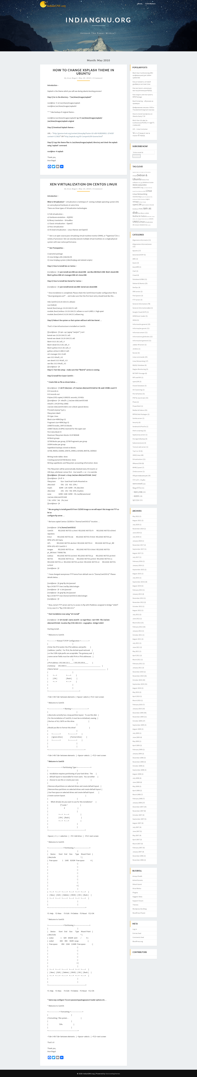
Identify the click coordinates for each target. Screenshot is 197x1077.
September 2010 (138, 684)
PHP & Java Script (139, 398)
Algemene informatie (140, 240)
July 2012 (136, 614)
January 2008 (137, 803)
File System (137, 296)
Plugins (135, 892)
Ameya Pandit (137, 876)
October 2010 (137, 680)
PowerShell (137, 406)
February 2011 (137, 664)
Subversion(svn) (145, 219)
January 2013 (137, 594)
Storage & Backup (139, 439)
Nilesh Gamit (137, 884)
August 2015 (137, 574)
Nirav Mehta (137, 888)
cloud (135, 175)
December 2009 (138, 713)
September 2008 (138, 770)
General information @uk (142, 308)
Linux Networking (140, 194)
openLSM (137, 204)
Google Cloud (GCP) (139, 312)
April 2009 (136, 745)
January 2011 (137, 668)
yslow (149, 225)
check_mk (138, 172)
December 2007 (138, 807)
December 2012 (138, 598)
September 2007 (138, 819)
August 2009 (137, 729)
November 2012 (138, 602)
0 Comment (98, 78)
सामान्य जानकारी (137, 484)
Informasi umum (138, 332)
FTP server (136, 300)
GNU (139, 182)
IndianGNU (142, 185)
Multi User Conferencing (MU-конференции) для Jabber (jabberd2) (143, 75)
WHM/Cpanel (137, 467)
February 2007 (137, 848)
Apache (134, 172)
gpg (141, 182)
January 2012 (137, 631)
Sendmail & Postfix (139, 426)
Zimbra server (137, 471)
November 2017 (138, 545)
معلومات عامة (140, 480)
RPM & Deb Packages (140, 414)
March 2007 (136, 844)
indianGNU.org (138, 187)
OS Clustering (137, 390)
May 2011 (136, 651)
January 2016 (137, 565)
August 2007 (137, 823)
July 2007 (136, 827)
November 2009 (138, 717)
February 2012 (137, 627)
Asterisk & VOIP (138, 255)
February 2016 (137, 561)
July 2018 (136, 537)
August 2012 (137, 610)
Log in (135, 929)
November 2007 (138, 811)
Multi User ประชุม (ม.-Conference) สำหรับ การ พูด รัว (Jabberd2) (143, 122)
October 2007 (137, 815)
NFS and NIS (137, 377)
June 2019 (136, 533)
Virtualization (149, 222)
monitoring (137, 196)
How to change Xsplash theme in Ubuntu (83, 71)
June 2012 (136, 619)
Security (135, 422)
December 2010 (138, 672)
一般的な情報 (137, 492)
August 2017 (137, 553)
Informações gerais (139, 328)
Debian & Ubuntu (138, 283)
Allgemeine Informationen (142, 244)
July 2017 (136, 557)
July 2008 (136, 778)
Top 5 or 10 (136, 451)
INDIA (135, 185)
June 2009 (136, 737)
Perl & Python (137, 394)
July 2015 (136, 578)
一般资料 (136, 496)
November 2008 (138, 762)
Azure (135, 263)
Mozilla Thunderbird (146, 197)
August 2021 (137, 520)
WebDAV (142, 225)
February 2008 (137, 799)
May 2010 (136, 692)
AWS (134, 259)
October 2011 (137, 635)
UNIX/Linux (139, 221)
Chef (134, 271)
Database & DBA (138, 279)
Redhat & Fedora (140, 216)
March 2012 (136, 623)
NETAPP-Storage (139, 373)
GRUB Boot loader (148, 182)
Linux (149, 190)
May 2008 (136, 786)
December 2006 (138, 856)
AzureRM (136, 267)
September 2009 (138, 725)
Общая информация (140, 476)
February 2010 (137, 704)
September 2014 (138, 582)
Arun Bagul (72, 78)
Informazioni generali (140, 341)
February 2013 (137, 590)
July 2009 (136, 733)
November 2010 (138, 676)
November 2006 (138, 860)
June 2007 (136, 831)
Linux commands (138, 357)
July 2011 (136, 643)
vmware (137, 225)
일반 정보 (136, 500)
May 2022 (136, 516)
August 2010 (137, 688)
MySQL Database (141, 199)
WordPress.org (138, 941)
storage (139, 219)
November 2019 (138, 529)
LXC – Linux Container (140, 129)
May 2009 (136, 741)
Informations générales (141, 337)
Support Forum (138, 901)
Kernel (147, 187)
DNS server (136, 291)
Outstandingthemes (113, 1074)
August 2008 (137, 774)
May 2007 (136, 835)
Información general (140, 324)
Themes (135, 905)
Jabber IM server (138, 345)
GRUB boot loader (139, 316)
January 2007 (137, 852)
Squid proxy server (139, 435)
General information (140, 304)
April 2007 (136, 839)
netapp (136, 201)
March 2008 (136, 794)
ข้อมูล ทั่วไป (137, 488)
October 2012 (137, 606)
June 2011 (136, 647)
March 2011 (136, 660)
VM (133, 225)
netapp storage (142, 202)
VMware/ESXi (137, 463)
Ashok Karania (138, 880)
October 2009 (137, 721)
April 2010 (136, 696)
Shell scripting (138, 431)
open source (145, 205)
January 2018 (137, 541)
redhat (147, 213)
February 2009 (137, 749)
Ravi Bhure (141, 213)
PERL (141, 209)
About (139, 4)
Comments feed (138, 937)
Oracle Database (138, 386)
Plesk (134, 402)
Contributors (150, 4)
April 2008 (136, 790)
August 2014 (137, 586)
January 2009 (137, 754)
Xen (146, 225)
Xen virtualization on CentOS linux (83, 184)
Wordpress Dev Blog (140, 909)
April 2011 (136, 655)
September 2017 (138, 549)
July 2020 (136, 525)
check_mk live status (146, 172)
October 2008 (137, 766)
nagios (148, 199)
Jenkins (135, 349)
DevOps (135, 287)
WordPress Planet (139, 913)
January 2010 (137, 709)
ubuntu (151, 219)
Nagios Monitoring (139, 369)
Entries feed (137, 933)
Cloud (135, 275)
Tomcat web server (139, 447)
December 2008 (138, 758)
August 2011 (137, 639)
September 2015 (138, 569)
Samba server (137, 418)
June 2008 (136, 782)
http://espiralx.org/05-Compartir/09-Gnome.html (83, 136)
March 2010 (136, 700)
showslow (149, 216)
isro (144, 187)
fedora (144, 180)
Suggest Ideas (137, 897)
